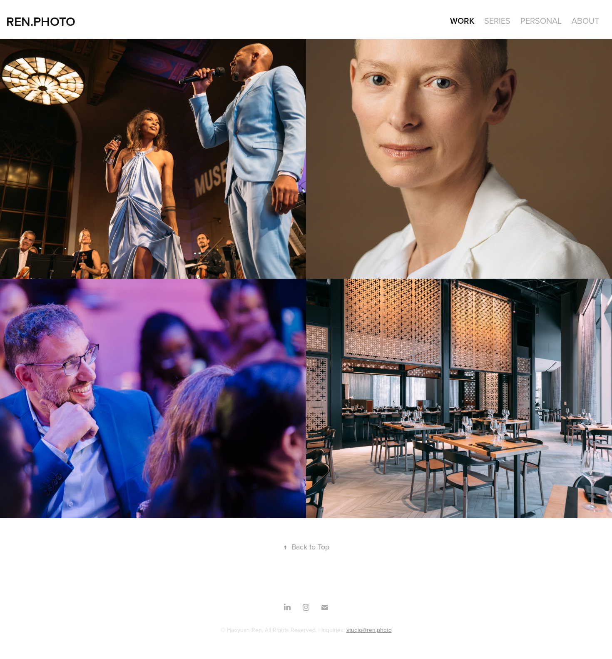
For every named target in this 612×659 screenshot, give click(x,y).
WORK (462, 21)
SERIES (497, 21)
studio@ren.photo (369, 630)
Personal (541, 21)
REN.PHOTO (40, 21)
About (585, 21)
